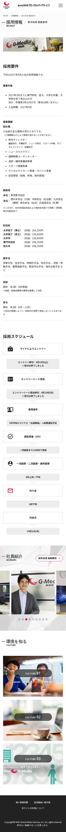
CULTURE (33, 673)
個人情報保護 (22, 802)
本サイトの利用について (33, 808)
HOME (5, 15)
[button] (19, 619)
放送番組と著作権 (42, 802)
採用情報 (14, 15)
